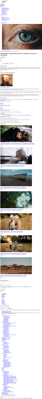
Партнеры (3, 303)
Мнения (3, 368)
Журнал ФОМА (2, 51)
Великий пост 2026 (6, 372)
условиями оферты (8, 114)
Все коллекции (4, 20)
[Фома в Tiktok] (3, 295)
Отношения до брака (6, 351)
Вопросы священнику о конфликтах (9, 380)
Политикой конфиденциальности (26, 286)
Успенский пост (6, 373)
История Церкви (6, 346)
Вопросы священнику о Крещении (8, 381)
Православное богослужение (6, 18)
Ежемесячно (8, 110)
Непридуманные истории (5, 8)
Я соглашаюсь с (6, 114)
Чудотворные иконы (6, 329)
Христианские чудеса (7, 343)
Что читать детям (6, 335)
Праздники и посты (5, 371)
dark (2, 57)
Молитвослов (4, 12)
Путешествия (4, 339)
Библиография (6, 321)
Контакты (3, 301)
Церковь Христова (4, 392)
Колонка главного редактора (6, 338)
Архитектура (5, 354)
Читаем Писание (6, 319)
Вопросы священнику (5, 11)
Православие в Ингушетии (7, 365)
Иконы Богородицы (6, 327)
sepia (3, 57)
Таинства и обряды (4, 384)
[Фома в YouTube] (3, 296)
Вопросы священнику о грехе (15, 51)
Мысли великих (6, 360)
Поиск (3, 2)
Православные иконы (5, 326)
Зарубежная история (6, 347)
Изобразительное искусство (7, 357)
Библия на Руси (6, 320)
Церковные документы (5, 393)
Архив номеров (4, 304)
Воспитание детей (4, 332)
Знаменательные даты (7, 345)
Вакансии (3, 302)
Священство (5, 389)
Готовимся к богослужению (6, 390)
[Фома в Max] (3, 297)
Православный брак (6, 352)
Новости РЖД (4, 340)
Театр (4, 358)
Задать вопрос (2, 100)
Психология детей (6, 350)
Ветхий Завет (5, 316)
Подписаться (10, 308)
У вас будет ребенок (6, 336)
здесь (20, 122)
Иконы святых (6, 328)
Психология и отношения (5, 9)
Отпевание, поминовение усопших (8, 387)
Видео (3, 369)
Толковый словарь (6, 359)
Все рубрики (4, 13)
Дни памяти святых (6, 324)
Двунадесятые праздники (7, 323)
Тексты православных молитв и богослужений (8, 394)
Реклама (3, 300)
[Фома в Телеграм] (3, 294)
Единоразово (3, 110)
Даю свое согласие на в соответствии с (16, 286)
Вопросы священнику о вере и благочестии (10, 376)
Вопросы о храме (6, 383)
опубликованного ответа (28, 99)
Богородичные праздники (7, 325)
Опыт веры (5, 342)
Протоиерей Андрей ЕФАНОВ (4, 87)
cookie (9, 312)
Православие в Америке (7, 361)
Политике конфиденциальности (24, 398)
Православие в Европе (7, 364)
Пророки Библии (6, 318)
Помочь (3, 4)
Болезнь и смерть (6, 349)
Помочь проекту (3, 113)
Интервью (3, 367)
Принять (31, 398)
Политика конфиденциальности (6, 311)
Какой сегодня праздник (5, 17)
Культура (3, 353)
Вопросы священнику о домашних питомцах (10, 378)
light (0, 57)
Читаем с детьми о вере (5, 19)
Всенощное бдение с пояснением (8, 391)
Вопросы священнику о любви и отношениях (10, 382)
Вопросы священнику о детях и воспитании (10, 334)
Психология (3, 348)
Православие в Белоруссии (7, 363)
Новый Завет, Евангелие (7, 315)
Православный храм (5, 330)
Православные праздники (5, 322)
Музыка (5, 356)
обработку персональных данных (12, 286)
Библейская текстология (7, 317)
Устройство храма (6, 331)
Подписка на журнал (5, 14)
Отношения (3, 337)
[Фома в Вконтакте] (4, 293)
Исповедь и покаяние (7, 386)
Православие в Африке (7, 362)
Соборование (5, 388)
